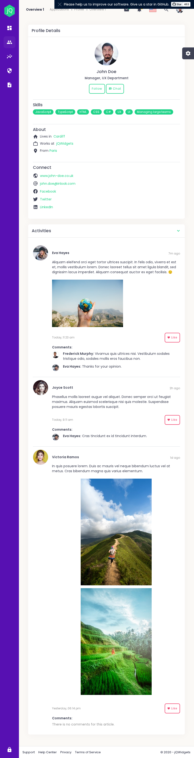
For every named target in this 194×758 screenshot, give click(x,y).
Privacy (65, 752)
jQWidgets (64, 143)
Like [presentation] (172, 337)
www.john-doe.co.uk (56, 175)
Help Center (47, 752)
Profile (79, 9)
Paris (53, 150)
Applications (59, 9)
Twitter (46, 199)
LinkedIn (46, 207)
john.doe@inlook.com (57, 183)
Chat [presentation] (115, 89)
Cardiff (59, 136)
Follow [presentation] (97, 89)
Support (28, 752)
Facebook (48, 191)
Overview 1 (97, 9)
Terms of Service (88, 752)
